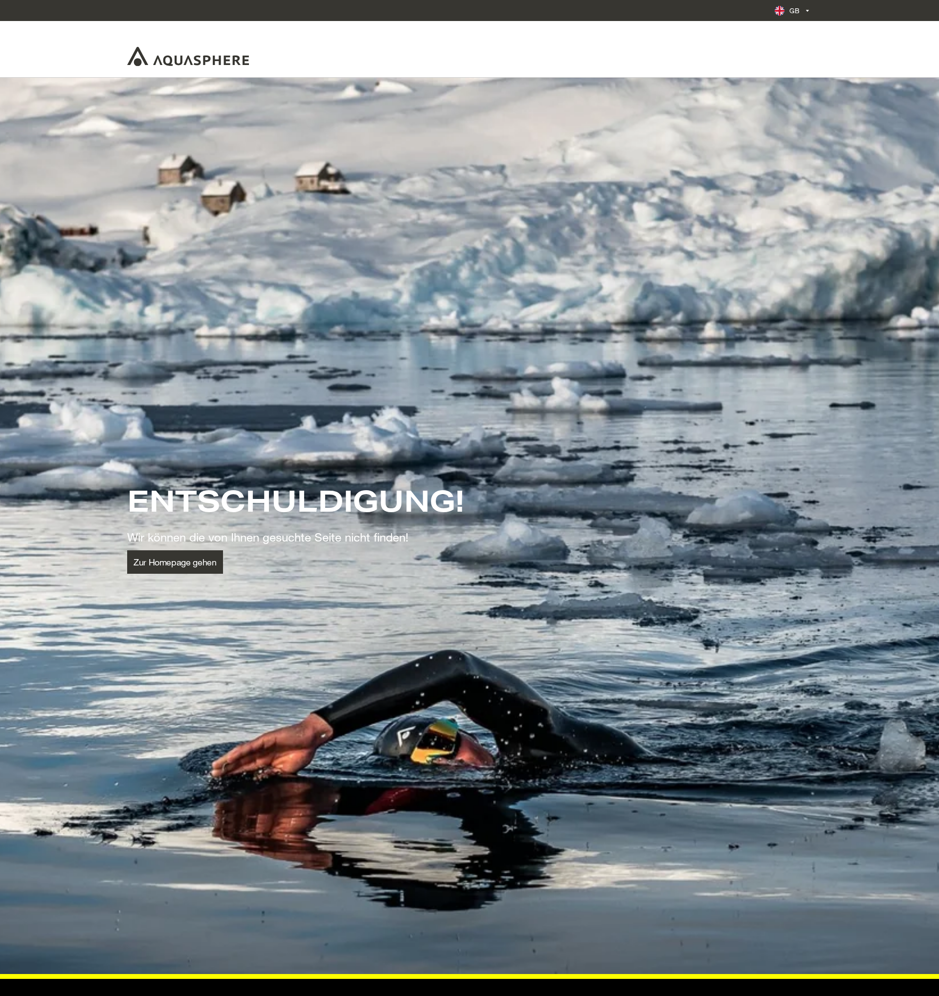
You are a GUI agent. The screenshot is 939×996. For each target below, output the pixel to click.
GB (794, 10)
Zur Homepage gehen (175, 562)
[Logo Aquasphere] (188, 56)
